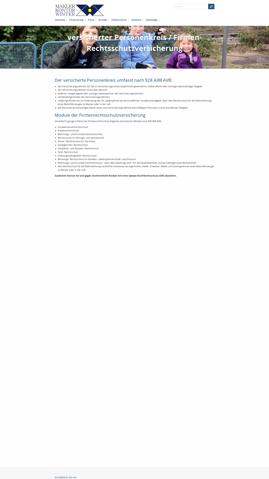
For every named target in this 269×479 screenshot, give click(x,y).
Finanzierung (76, 19)
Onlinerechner (119, 19)
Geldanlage (151, 19)
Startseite (60, 19)
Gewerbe (136, 19)
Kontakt (103, 19)
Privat (91, 19)
